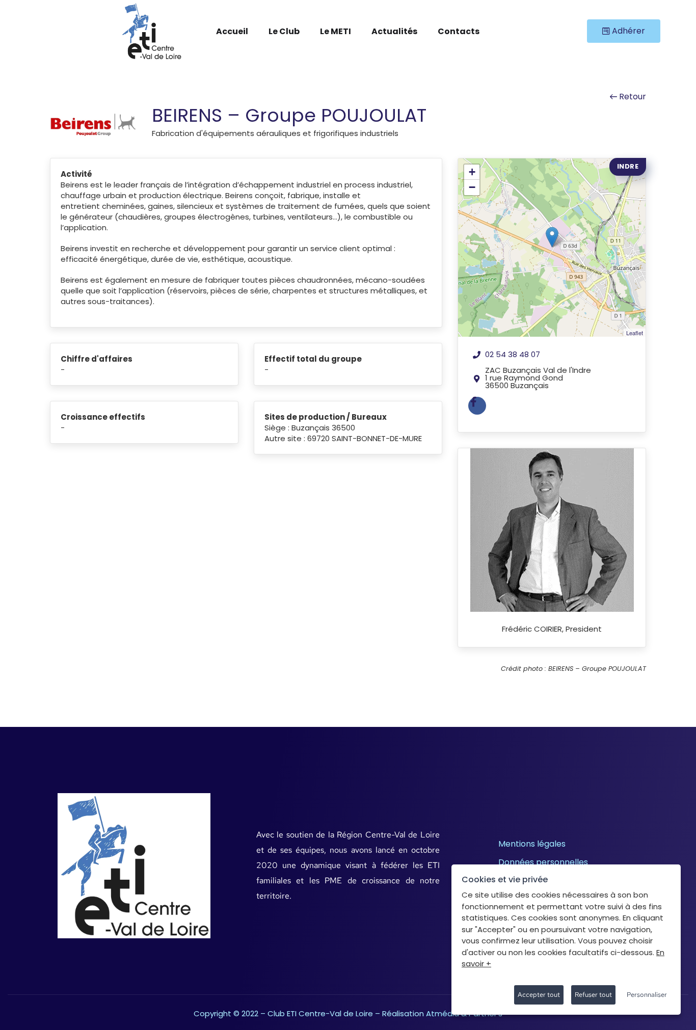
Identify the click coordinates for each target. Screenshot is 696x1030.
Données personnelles (543, 862)
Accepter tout (539, 994)
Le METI (335, 31)
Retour (631, 96)
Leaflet (634, 333)
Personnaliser (647, 994)
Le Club (284, 31)
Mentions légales (532, 844)
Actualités (394, 31)
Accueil (232, 31)
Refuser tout (593, 994)
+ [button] (472, 172)
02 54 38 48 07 (512, 354)
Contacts (458, 31)
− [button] (472, 187)
